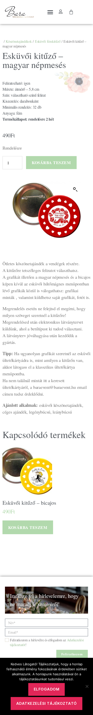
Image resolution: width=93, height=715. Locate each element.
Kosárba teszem (51, 162)
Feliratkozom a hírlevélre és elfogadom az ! (47, 642)
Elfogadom (47, 689)
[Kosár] (71, 11)
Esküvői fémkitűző (47, 41)
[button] (50, 12)
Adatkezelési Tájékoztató (46, 703)
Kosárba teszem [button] (27, 527)
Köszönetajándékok (18, 41)
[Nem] (86, 686)
